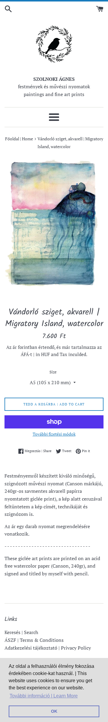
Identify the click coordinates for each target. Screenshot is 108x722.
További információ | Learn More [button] (44, 695)
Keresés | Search (21, 632)
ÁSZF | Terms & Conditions (34, 640)
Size (53, 372)
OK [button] (54, 711)
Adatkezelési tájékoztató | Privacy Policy (47, 648)
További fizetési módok (54, 434)
